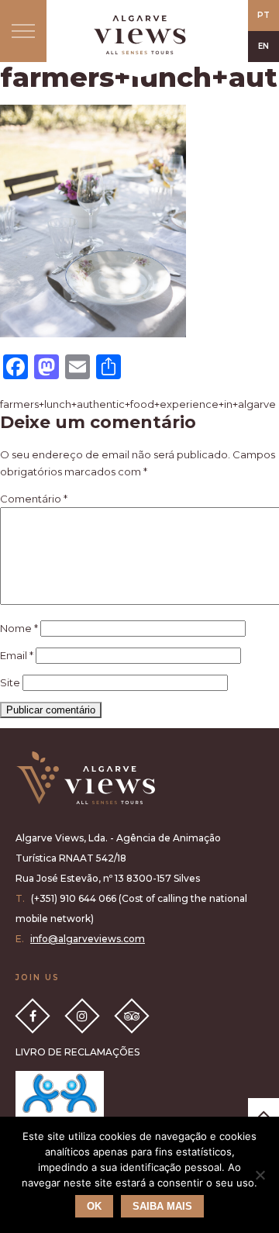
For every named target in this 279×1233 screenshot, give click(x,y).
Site (10, 682)
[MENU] (23, 31)
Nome (19, 628)
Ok (94, 1206)
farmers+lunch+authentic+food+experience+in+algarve (138, 404)
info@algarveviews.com (87, 939)
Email (16, 655)
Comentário (33, 498)
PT (263, 15)
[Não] (259, 1175)
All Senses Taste (139, 35)
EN (263, 46)
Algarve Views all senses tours (85, 778)
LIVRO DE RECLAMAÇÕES (78, 1052)
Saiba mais (162, 1206)
